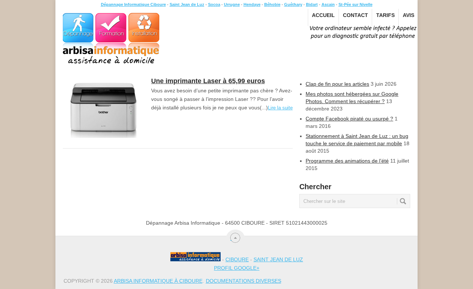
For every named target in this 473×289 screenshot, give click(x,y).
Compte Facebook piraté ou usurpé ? (349, 119)
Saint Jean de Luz (187, 4)
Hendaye (252, 4)
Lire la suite (280, 107)
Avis (408, 15)
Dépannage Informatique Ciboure (133, 4)
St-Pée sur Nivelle (355, 4)
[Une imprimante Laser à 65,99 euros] (103, 108)
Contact (355, 15)
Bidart (312, 4)
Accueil (323, 15)
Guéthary (293, 4)
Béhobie (272, 4)
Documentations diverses (243, 281)
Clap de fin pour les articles (337, 84)
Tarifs (385, 15)
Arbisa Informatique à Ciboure (158, 281)
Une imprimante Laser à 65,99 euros (208, 81)
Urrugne (232, 4)
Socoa (214, 4)
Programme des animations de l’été (347, 161)
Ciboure (237, 259)
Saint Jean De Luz (278, 259)
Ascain (328, 4)
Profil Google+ (236, 268)
